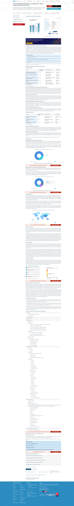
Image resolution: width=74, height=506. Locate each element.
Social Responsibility (23, 489)
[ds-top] (54, 9)
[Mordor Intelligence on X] (43, 491)
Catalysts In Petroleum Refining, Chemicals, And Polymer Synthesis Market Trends (55, 472)
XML (13, 501)
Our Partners (22, 487)
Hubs (21, 496)
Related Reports (28, 469)
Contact (51, 1)
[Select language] (53, 1)
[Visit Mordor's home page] (17, 1)
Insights (14, 492)
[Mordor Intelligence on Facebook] (41, 491)
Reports (25, 1)
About (34, 1)
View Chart (29, 43)
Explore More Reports (34, 469)
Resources (42, 1)
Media (14, 489)
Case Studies (22, 492)
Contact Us (21, 494)
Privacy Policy (15, 499)
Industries (47, 1)
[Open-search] (72, 1)
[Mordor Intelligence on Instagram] (46, 491)
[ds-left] (19, 24)
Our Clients (14, 487)
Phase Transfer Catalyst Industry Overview (42, 475)
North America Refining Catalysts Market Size (31, 475)
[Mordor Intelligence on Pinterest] (45, 491)
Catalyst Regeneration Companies (30, 479)
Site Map (21, 501)
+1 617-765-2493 (57, 1)
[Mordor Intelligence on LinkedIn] (40, 491)
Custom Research (29, 1)
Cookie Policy (22, 499)
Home (14, 484)
